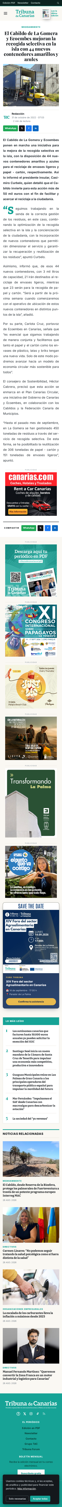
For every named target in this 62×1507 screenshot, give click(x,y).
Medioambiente (31, 27)
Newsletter (23, 3)
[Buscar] (58, 3)
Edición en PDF (31, 1428)
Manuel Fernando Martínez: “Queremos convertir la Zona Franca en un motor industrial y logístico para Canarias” (29, 1375)
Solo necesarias (17, 1498)
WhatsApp (10, 128)
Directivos (10, 1247)
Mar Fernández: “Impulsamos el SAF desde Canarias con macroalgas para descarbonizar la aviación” (34, 1104)
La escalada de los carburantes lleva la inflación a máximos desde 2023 (28, 1314)
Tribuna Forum (31, 1449)
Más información (26, 1488)
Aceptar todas (40, 1498)
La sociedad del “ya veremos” (30, 1118)
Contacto (35, 3)
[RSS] (43, 1413)
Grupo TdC (31, 1443)
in (36, 128)
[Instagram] (31, 1413)
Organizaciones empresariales (23, 1309)
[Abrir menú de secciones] (5, 13)
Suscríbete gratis (31, 1473)
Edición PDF (9, 3)
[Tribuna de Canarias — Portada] (25, 13)
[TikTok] (37, 1413)
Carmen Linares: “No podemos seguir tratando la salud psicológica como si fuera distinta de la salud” (31, 1254)
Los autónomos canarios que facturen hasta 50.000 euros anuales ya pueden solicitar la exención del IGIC (31, 1036)
